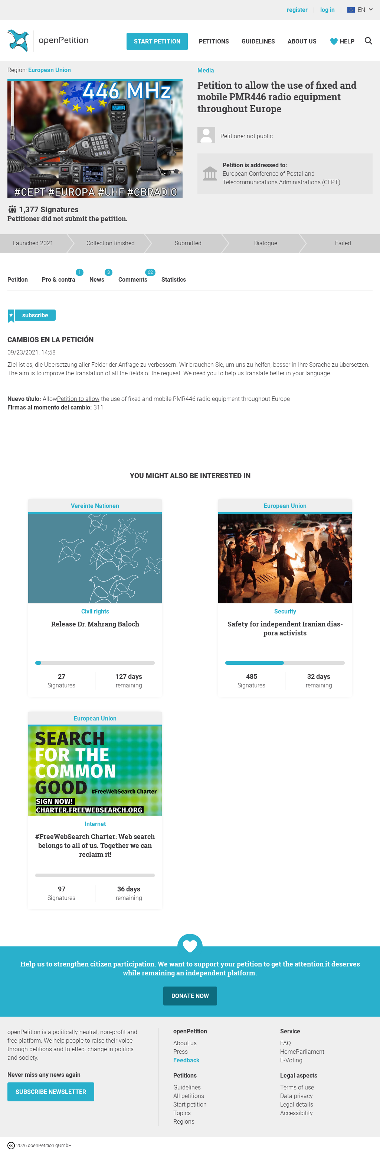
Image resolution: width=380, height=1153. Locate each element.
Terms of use (297, 1087)
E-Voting (291, 1060)
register (297, 9)
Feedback (186, 1060)
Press (180, 1051)
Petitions (214, 41)
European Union (49, 70)
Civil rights (95, 611)
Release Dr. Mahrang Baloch (95, 623)
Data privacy (296, 1095)
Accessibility (296, 1113)
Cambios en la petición (50, 340)
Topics (182, 1113)
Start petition (157, 41)
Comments (132, 276)
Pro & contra (58, 276)
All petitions (188, 1095)
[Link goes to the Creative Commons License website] (11, 1145)
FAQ (285, 1043)
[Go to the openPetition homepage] (48, 40)
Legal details (296, 1104)
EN (360, 9)
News (96, 276)
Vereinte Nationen (95, 506)
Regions (183, 1121)
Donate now (190, 996)
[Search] (368, 40)
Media (205, 70)
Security (285, 611)
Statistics (173, 279)
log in (327, 9)
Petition (17, 279)
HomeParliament (302, 1051)
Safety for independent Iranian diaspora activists (285, 628)
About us (302, 41)
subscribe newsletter (51, 1091)
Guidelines (258, 41)
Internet (95, 823)
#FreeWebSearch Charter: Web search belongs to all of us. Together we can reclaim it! (95, 845)
